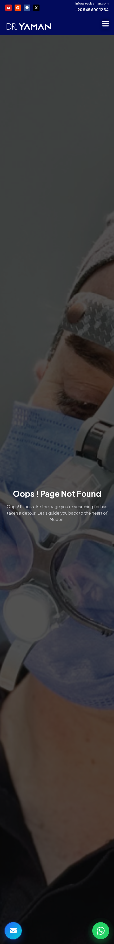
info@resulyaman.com (92, 3)
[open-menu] (105, 24)
